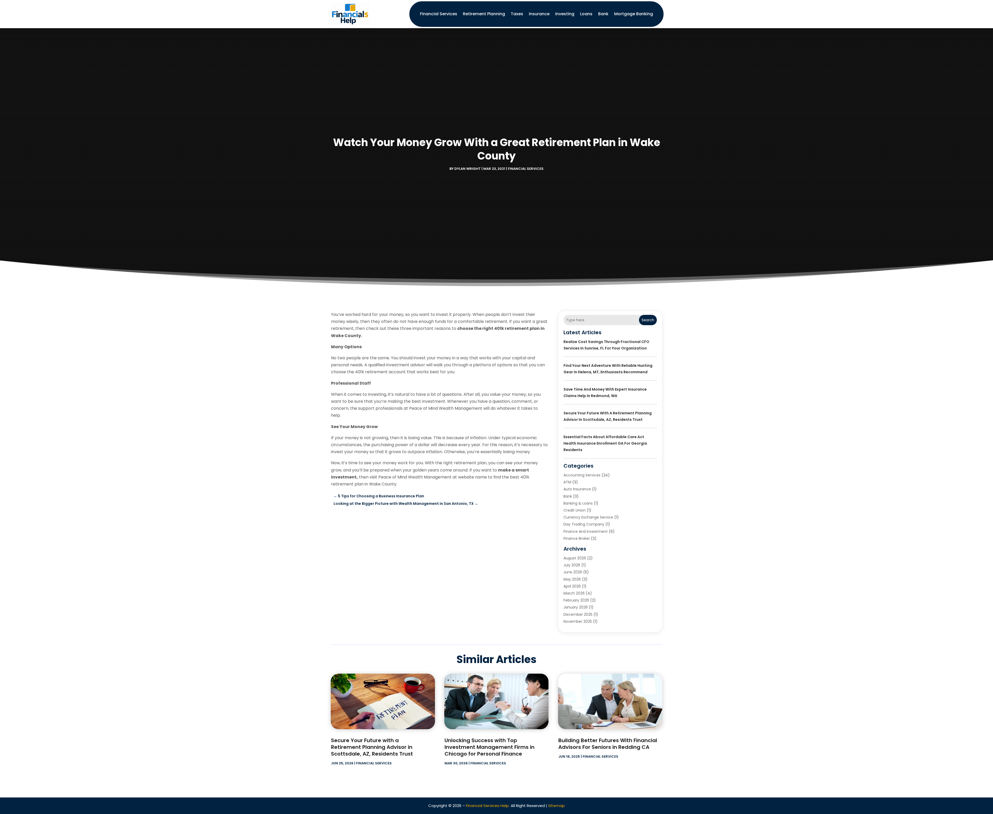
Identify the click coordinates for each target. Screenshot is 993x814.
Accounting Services (581, 475)
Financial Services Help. (488, 805)
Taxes (517, 14)
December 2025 (577, 614)
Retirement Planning (484, 14)
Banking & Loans (578, 503)
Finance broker (576, 538)
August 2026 (574, 558)
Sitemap (556, 805)
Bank (603, 14)
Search (648, 320)
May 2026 (572, 579)
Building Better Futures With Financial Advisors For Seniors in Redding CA (607, 744)
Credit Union (574, 510)
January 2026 (575, 607)
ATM (567, 482)
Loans (586, 14)
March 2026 (574, 593)
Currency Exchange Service (588, 517)
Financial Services (438, 14)
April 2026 (572, 586)
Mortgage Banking (633, 14)
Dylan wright (467, 168)
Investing (564, 14)
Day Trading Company (583, 524)
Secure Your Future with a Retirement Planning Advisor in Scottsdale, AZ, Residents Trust (372, 747)
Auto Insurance (577, 489)
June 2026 (572, 572)
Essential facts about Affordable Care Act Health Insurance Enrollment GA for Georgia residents (605, 443)
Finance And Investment (585, 531)
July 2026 (571, 565)
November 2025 (577, 621)
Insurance (539, 14)
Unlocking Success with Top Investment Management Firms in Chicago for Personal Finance (490, 747)
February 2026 (576, 600)
